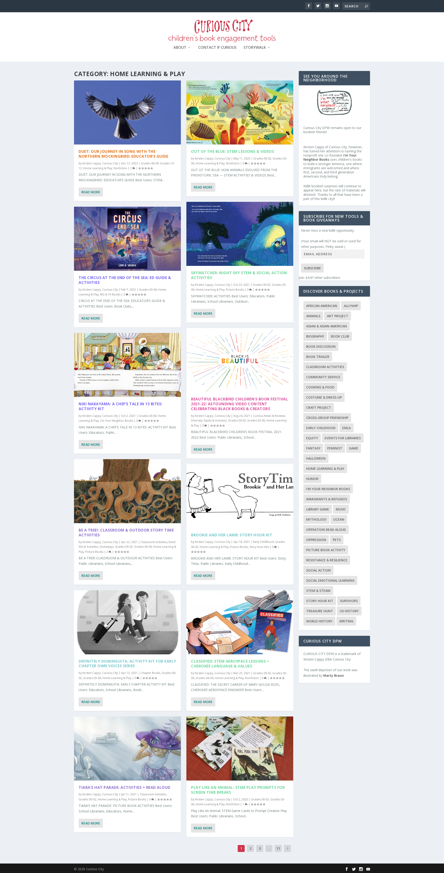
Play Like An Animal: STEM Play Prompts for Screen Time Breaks (238, 790)
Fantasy (313, 448)
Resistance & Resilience (326, 560)
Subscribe (312, 268)
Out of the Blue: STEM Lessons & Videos (232, 151)
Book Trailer (317, 356)
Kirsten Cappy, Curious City (100, 163)
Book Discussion (321, 346)
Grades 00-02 (124, 547)
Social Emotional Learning (330, 580)
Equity (312, 438)
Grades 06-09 (150, 163)
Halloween (316, 458)
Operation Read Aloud (326, 529)
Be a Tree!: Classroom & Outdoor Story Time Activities (126, 533)
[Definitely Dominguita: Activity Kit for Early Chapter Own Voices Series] (127, 622)
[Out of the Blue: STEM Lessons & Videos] (239, 112)
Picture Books (94, 552)
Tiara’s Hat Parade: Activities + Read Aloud (124, 787)
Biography (315, 336)
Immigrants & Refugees (326, 499)
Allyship (351, 306)
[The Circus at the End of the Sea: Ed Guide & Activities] (127, 239)
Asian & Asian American (326, 326)
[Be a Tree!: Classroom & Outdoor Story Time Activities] (127, 491)
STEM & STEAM (318, 590)
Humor (312, 478)
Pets (337, 540)
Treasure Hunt (319, 611)
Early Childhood (263, 542)
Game (353, 448)
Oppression (316, 540)
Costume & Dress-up (324, 397)
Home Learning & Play (97, 168)
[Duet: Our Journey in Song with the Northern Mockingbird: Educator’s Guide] (127, 112)
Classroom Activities (154, 542)
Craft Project (318, 407)
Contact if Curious (217, 48)
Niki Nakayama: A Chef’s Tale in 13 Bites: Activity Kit (120, 406)
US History (349, 611)
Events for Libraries (343, 438)
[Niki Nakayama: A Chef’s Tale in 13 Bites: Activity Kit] (127, 365)
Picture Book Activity (325, 550)
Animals (313, 316)
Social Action (318, 570)
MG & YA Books (110, 294)
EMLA (346, 428)
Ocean (338, 519)
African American (321, 306)
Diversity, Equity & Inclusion (209, 420)
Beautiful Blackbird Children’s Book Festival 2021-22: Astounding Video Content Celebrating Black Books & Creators (239, 404)
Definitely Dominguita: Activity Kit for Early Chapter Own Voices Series (127, 664)
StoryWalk (255, 48)
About (179, 48)
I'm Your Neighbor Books (116, 421)
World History (319, 621)
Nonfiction (120, 168)
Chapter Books (150, 673)
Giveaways (107, 547)
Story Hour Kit (319, 601)
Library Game (317, 509)
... (269, 848)
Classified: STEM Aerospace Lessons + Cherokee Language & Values (230, 664)
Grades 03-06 (148, 290)
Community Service (323, 377)
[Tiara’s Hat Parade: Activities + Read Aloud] (127, 748)
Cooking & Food (320, 387)
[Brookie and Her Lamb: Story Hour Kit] (239, 496)
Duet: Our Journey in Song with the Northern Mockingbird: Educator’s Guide (123, 154)
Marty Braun (333, 675)
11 (278, 848)
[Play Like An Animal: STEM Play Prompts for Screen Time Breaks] (239, 748)
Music (341, 509)
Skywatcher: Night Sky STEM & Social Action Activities (239, 275)
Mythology (316, 519)
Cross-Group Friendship (327, 417)
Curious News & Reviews (269, 416)
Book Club (340, 336)
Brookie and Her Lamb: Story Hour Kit (231, 535)
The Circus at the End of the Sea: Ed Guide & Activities (125, 280)
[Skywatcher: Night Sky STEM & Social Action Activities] (239, 234)
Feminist (334, 448)
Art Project (337, 316)
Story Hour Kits (259, 547)
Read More (90, 192)
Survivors (349, 601)
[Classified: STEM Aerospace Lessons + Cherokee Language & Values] (239, 622)
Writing (346, 621)
